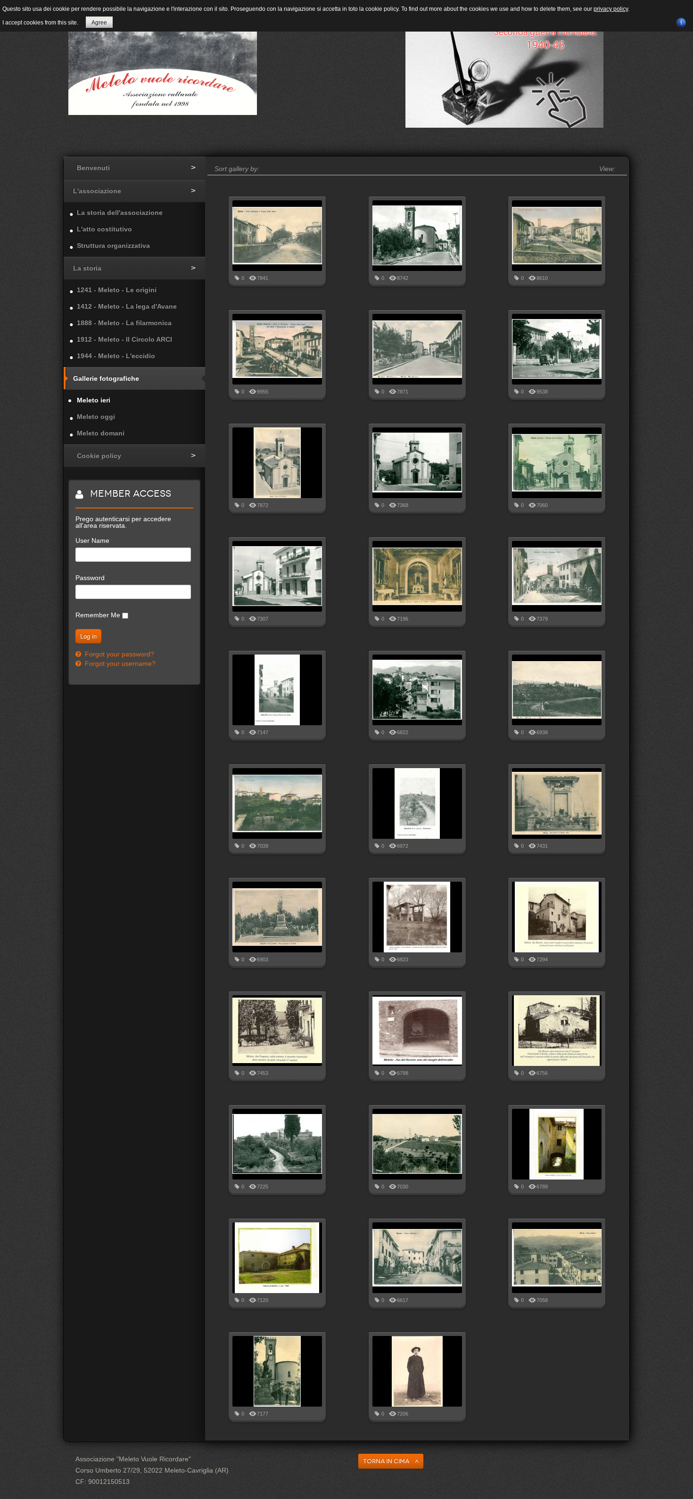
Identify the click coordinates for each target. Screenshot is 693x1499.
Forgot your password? (118, 654)
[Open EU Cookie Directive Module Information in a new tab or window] (681, 21)
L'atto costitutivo (104, 229)
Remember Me (97, 615)
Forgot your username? (119, 663)
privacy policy (611, 9)
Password (90, 578)
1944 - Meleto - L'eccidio (116, 356)
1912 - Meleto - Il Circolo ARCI (124, 339)
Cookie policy (99, 455)
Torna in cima (386, 1461)
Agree (99, 22)
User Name (92, 540)
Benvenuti (93, 168)
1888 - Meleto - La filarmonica (124, 323)
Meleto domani (100, 433)
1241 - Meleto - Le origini (117, 290)
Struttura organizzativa (113, 245)
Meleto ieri (93, 400)
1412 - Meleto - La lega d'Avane (127, 306)
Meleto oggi (96, 416)
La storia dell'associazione (120, 212)
